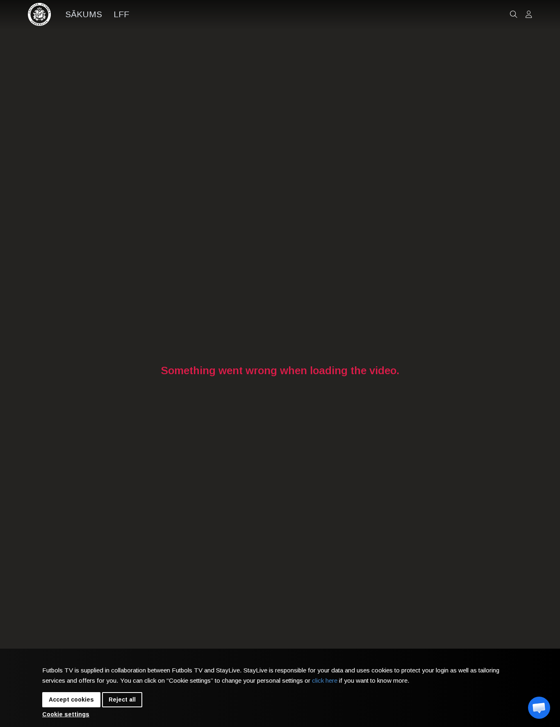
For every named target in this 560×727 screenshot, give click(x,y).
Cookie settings (65, 714)
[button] (539, 708)
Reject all (122, 699)
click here (324, 680)
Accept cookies (71, 699)
